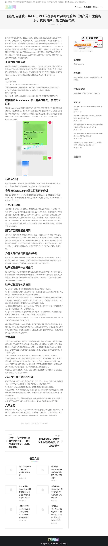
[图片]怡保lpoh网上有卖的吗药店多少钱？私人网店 (25, 471)
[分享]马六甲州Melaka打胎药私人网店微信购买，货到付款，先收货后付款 (24, 511)
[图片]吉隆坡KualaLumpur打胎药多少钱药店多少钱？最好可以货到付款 (57, 492)
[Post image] (11, 470)
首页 (47, 24)
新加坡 (53, 24)
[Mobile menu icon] (101, 7)
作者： (35, 423)
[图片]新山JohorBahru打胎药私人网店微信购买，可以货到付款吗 (56, 472)
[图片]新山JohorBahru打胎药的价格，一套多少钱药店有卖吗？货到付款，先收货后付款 (56, 513)
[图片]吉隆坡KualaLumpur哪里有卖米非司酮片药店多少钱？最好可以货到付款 (25, 492)
